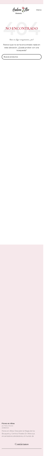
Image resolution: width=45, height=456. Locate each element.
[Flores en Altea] (19, 335)
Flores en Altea (8, 423)
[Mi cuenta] (3, 10)
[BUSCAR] (39, 57)
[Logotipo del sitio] (20, 10)
